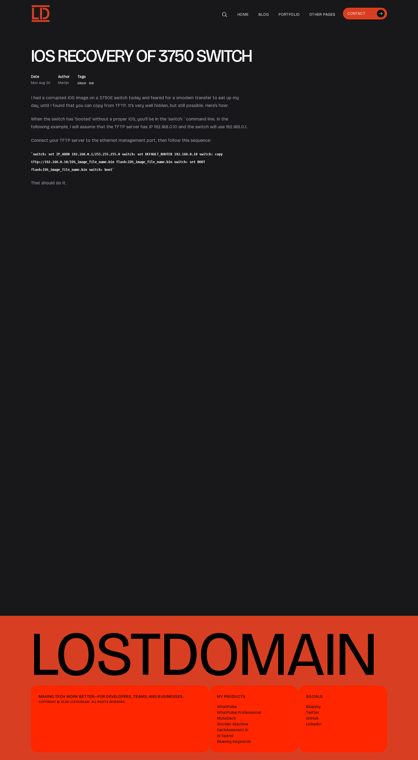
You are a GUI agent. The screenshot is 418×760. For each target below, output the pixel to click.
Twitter (312, 712)
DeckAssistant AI (232, 730)
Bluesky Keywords (234, 741)
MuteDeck (226, 718)
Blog (263, 14)
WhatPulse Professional (239, 712)
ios (91, 83)
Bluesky (313, 706)
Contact (356, 13)
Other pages (322, 14)
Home (243, 14)
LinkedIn (313, 724)
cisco (81, 83)
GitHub (312, 718)
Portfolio (289, 14)
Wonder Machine (232, 724)
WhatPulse (227, 706)
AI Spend (225, 735)
